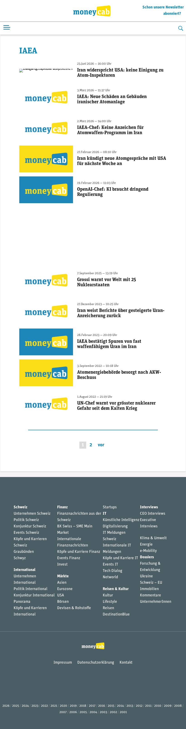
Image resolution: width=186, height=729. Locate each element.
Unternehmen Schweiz (32, 514)
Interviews (149, 507)
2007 (63, 712)
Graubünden (24, 552)
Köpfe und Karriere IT (120, 558)
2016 (101, 706)
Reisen (108, 608)
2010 (157, 706)
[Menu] (7, 28)
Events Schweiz (26, 533)
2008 (178, 706)
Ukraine (146, 576)
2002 (113, 712)
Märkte (63, 576)
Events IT (110, 564)
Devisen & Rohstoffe (74, 608)
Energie (146, 544)
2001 (123, 712)
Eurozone (65, 589)
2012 (139, 706)
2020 (63, 706)
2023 (35, 706)
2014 (120, 706)
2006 (73, 712)
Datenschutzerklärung (95, 663)
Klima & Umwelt (153, 538)
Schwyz (20, 558)
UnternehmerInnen (155, 602)
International (24, 570)
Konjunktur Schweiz (30, 526)
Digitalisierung (115, 526)
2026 (6, 706)
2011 (148, 706)
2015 (111, 706)
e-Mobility (148, 551)
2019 (73, 706)
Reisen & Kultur (116, 589)
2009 (167, 706)
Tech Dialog (112, 571)
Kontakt (126, 663)
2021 (54, 706)
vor (101, 445)
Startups (110, 507)
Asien (61, 583)
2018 (82, 706)
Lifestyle (110, 602)
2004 (93, 712)
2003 (103, 712)
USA (60, 595)
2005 (83, 712)
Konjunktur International (34, 595)
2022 (44, 706)
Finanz (62, 507)
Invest (62, 564)
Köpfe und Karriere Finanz (78, 552)
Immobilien (149, 589)
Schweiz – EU (151, 583)
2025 (15, 706)
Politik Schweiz (26, 520)
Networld (110, 577)
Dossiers (147, 557)
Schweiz (20, 507)
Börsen (63, 602)
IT (104, 514)
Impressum (63, 663)
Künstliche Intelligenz (121, 520)
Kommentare (150, 595)
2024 (25, 706)
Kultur (108, 595)
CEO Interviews (152, 514)
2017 (92, 706)
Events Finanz (68, 558)
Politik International (30, 589)
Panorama (22, 602)
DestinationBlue (116, 614)
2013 (130, 706)
